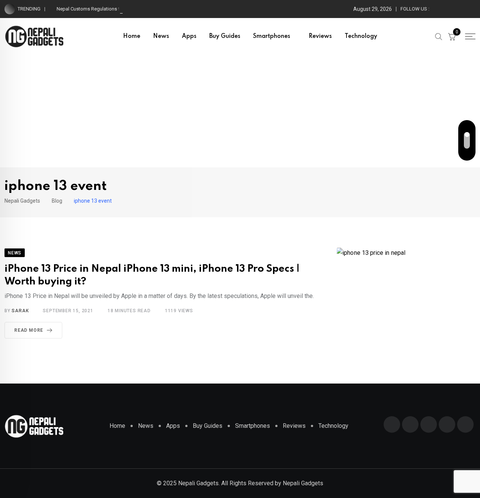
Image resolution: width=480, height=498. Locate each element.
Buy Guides (224, 36)
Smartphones (271, 36)
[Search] (438, 36)
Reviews (320, 36)
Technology (361, 36)
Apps (189, 36)
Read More (28, 330)
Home (131, 36)
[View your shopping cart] (452, 36)
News (161, 36)
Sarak (20, 310)
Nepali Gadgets (303, 483)
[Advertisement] (240, 111)
